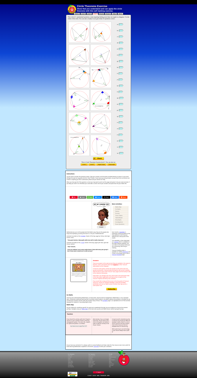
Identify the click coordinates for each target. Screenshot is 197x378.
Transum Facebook (117, 254)
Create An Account (112, 357)
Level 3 (95, 14)
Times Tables (119, 215)
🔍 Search (98, 372)
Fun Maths (90, 358)
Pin (74, 197)
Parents (110, 362)
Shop (110, 366)
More (120, 14)
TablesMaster (119, 217)
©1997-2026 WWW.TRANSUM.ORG (98, 375)
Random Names (91, 361)
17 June (82, 242)
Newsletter (90, 359)
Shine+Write (90, 357)
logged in (115, 264)
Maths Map (118, 207)
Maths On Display (91, 364)
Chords (101, 14)
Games (117, 211)
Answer (101, 227)
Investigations (119, 222)
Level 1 (83, 14)
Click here (96, 346)
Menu (76, 14)
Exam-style (112, 164)
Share (90, 197)
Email (83, 197)
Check (99, 158)
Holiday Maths (91, 362)
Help (114, 14)
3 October (83, 236)
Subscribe (111, 289)
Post (107, 197)
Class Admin (90, 365)
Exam (108, 14)
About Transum (112, 359)
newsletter (122, 232)
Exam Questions (119, 224)
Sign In (110, 355)
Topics (110, 361)
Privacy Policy (111, 364)
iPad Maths (118, 220)
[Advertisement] (98, 2)
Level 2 (89, 14)
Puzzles (117, 213)
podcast (116, 242)
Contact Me (111, 365)
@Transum (125, 251)
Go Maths (118, 209)
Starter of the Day (91, 355)
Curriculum (90, 366)
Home (110, 358)
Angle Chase (101, 164)
